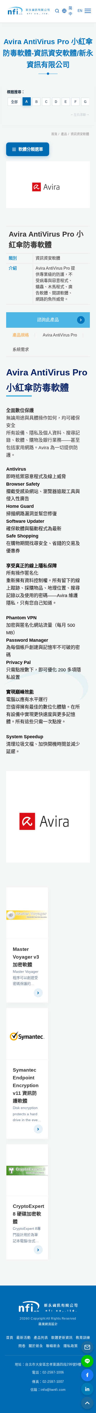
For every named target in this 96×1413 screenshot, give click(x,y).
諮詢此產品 (48, 319)
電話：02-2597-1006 (48, 1372)
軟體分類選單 (30, 149)
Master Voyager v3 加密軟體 (26, 956)
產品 (64, 134)
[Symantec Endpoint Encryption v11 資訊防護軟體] (27, 1033)
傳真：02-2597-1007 (48, 1382)
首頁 (54, 134)
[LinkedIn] (87, 1389)
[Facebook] (87, 1375)
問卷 (22, 1346)
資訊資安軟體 (80, 134)
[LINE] (87, 1361)
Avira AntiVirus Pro (60, 335)
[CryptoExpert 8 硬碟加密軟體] (27, 1170)
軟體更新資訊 (62, 1337)
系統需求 (21, 349)
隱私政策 (70, 1346)
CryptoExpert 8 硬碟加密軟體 (28, 1213)
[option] (48, 184)
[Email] (87, 1347)
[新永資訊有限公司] (28, 11)
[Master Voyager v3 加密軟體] (27, 913)
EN (80, 11)
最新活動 (23, 1337)
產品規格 (21, 335)
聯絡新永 (53, 1346)
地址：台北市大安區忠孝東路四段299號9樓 (48, 1364)
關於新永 (36, 1346)
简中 (70, 11)
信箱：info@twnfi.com (48, 1390)
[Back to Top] (87, 1403)
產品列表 (41, 1337)
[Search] (57, 11)
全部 (14, 102)
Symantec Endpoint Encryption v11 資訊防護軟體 (26, 1085)
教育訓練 (83, 1337)
